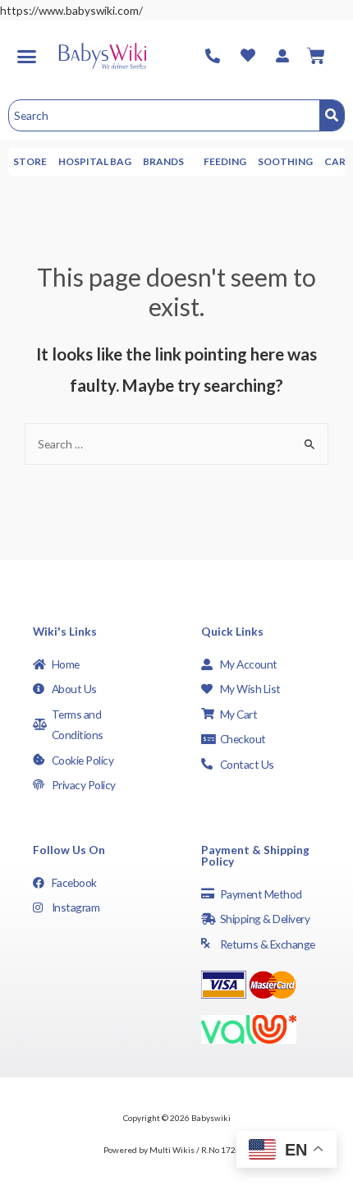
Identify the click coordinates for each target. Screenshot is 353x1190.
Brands (163, 161)
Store (30, 161)
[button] (26, 55)
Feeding (225, 161)
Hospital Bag (94, 161)
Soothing (285, 161)
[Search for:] (176, 444)
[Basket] (316, 56)
